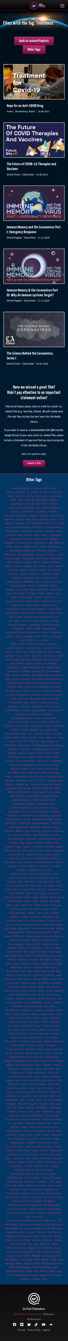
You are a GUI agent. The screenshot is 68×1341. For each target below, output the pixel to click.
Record (29, 1053)
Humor (56, 843)
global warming (50, 796)
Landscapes (56, 905)
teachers (39, 1162)
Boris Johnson (40, 566)
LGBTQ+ (31, 913)
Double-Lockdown (15, 683)
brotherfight (13, 570)
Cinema (41, 593)
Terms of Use (34, 1330)
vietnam (17, 1240)
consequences (49, 628)
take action (46, 1158)
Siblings (30, 1108)
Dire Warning (13, 671)
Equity (38, 718)
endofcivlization (13, 710)
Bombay (9, 566)
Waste (57, 1248)
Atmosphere (27, 531)
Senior (39, 1100)
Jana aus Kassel (55, 889)
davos (20, 656)
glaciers (11, 792)
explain (48, 726)
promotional (54, 1030)
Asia (61, 523)
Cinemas (50, 593)
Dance (51, 652)
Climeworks (42, 613)
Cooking (9, 636)
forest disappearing (27, 765)
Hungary (9, 847)
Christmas (31, 593)
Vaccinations (57, 1224)
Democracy (26, 660)
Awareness (56, 535)
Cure (25, 652)
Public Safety (10, 1041)
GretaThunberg (43, 815)
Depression (48, 660)
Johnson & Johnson (13, 897)
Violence (36, 1240)
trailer (24, 1189)
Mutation (12, 959)
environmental (45, 714)
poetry (44, 1018)
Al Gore (45, 504)
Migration (59, 936)
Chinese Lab (42, 589)
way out (11, 1256)
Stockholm (31, 1142)
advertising (55, 496)
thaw (45, 1166)
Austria (59, 531)
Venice (36, 1236)
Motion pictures (35, 948)
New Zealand (13, 971)
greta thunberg (26, 815)
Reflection (38, 1057)
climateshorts (28, 613)
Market (37, 924)
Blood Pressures (15, 562)
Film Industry (24, 745)
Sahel (50, 1084)
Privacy (32, 1030)
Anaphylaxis (42, 511)
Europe (34, 722)
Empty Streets (53, 706)
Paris (59, 998)
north (59, 975)
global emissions (18, 796)
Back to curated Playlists (34, 41)
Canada (55, 574)
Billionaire (54, 550)
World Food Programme (20, 1267)
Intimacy (11, 882)
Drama (41, 683)
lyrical (34, 920)
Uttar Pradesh (11, 1224)
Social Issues (12, 1119)
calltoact (35, 574)
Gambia (20, 784)
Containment (56, 632)
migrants (48, 936)
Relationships (57, 1061)
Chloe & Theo (56, 589)
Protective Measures (39, 1034)
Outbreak (58, 991)
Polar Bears (34, 1022)
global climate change (27, 792)
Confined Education (51, 625)
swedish (43, 1154)
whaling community (51, 1256)
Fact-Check (39, 733)
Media (14, 928)
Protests (55, 1034)
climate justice (50, 605)
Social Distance (35, 1115)
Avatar (36, 535)
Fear (55, 737)
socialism (46, 1119)
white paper (27, 1259)
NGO (52, 971)
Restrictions (28, 1069)
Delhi (61, 656)
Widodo (44, 1259)
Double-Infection (54, 679)
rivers (37, 1076)
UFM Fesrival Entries (32, 1197)
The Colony (48, 1170)
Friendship (9, 780)
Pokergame (55, 1018)
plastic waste (56, 1014)
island (8, 889)
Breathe (59, 566)
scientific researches (26, 1092)
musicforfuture (42, 956)
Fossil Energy (52, 765)
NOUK (45, 979)
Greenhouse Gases (40, 811)
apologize (43, 519)
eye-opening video (49, 730)
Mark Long (28, 924)
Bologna (45, 562)
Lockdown (54, 913)
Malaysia (51, 920)
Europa (26, 722)
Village (26, 1240)
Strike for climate (33, 1146)
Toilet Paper (11, 1185)
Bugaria (24, 570)
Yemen (52, 1271)
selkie (22, 1100)
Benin (35, 547)
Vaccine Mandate (33, 1228)
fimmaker (12, 753)
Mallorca (9, 924)
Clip (51, 613)
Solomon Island (43, 1123)
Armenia (20, 523)
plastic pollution (22, 1014)
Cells (37, 582)
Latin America (34, 909)
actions (11, 496)
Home (15, 835)
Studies (35, 1150)
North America (25, 979)
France (44, 772)
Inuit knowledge (45, 882)
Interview (54, 878)
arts (56, 523)
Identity (17, 850)
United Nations (53, 1209)
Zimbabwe (26, 1279)
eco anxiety (43, 691)
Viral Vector (47, 1240)
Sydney (8, 1158)
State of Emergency (17, 1139)
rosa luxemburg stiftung (34, 1080)
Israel (26, 889)
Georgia (27, 788)
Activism (20, 496)
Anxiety (20, 519)
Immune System (51, 854)
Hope (22, 843)
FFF (24, 741)
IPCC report (30, 886)
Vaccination (25, 1224)
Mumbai (10, 952)
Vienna (8, 1240)
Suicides (45, 1150)
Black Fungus (42, 558)
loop (57, 917)
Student (48, 1146)
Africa (20, 500)
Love (27, 920)
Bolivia (36, 562)
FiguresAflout (47, 741)
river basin (13, 1076)
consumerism (33, 632)
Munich (19, 952)
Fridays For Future (37, 776)
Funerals (33, 780)
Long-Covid (48, 917)
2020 (46, 488)
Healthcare (35, 827)
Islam (59, 886)
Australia (49, 531)
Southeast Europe (45, 1131)
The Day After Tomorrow (23, 1174)
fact (30, 733)
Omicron (55, 987)
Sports (46, 1135)
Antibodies (9, 519)
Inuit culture (30, 882)
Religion (10, 1065)
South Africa (36, 1127)
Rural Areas (14, 1084)
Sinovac (22, 1111)
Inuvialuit (19, 886)
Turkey (57, 1193)
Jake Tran (41, 889)
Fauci (48, 737)
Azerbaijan (15, 539)
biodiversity (10, 554)
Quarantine (37, 1041)
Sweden (34, 1154)
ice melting (48, 847)
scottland (10, 1096)
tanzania (21, 1162)
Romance (56, 1076)
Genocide (47, 784)
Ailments (53, 500)
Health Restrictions (18, 827)
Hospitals (39, 843)
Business (13, 574)
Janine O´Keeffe (16, 893)
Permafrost (17, 1006)
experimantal (22, 726)
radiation (40, 1045)
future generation (55, 780)
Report (38, 1065)
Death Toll (37, 656)
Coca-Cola (34, 621)
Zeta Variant (55, 1275)
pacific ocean (53, 995)
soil (9, 1123)
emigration (25, 706)
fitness (39, 757)
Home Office (26, 835)
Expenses (9, 726)
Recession (19, 1053)
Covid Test (32, 640)
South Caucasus (14, 1131)
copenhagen (28, 636)
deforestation (50, 656)
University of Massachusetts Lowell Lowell (28, 1220)
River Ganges (26, 1076)
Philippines (26, 1010)
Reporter (47, 1065)
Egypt (26, 702)
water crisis (12, 1252)
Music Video (11, 956)
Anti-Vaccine (57, 515)
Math (7, 928)
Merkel (56, 932)
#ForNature (36, 488)
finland (40, 753)
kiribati (27, 901)
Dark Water (10, 656)
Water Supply (43, 1252)
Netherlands (16, 967)
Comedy (11, 625)
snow (38, 1111)
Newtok (45, 971)
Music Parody (55, 952)
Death (27, 656)
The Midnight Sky (15, 1178)
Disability (26, 671)
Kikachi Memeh (15, 901)
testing (28, 1166)
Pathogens (37, 1002)
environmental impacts (22, 718)
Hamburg (36, 819)
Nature (36, 963)
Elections (43, 702)
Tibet (51, 1181)
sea (18, 1096)
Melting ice (31, 932)
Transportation (51, 1189)
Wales (55, 1244)
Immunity (13, 858)
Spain (21, 1135)
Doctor (7, 675)
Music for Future (39, 952)
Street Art (11, 1146)
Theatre (45, 1178)
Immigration (58, 850)
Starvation (56, 1135)
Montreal (12, 948)
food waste (42, 761)
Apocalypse (31, 519)
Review (38, 1069)
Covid (23, 640)
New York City (51, 967)
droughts (12, 687)
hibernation (58, 831)
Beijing (9, 547)
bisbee (60, 554)
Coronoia (46, 636)
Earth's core (30, 691)
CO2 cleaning (16, 617)
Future (41, 780)
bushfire (57, 570)
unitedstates (55, 1213)
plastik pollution (25, 1018)
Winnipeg (9, 1263)
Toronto (42, 1185)
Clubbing (58, 613)
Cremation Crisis (33, 648)
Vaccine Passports (15, 1232)
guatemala (56, 815)
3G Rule (34, 492)
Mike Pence (16, 940)
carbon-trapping (13, 582)
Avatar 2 (45, 535)
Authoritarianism (14, 535)
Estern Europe (14, 722)
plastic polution (39, 1014)
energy (26, 710)
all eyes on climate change (21, 508)
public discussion (19, 1037)
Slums (31, 1111)
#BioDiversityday (21, 488)
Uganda (38, 1201)
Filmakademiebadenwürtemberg (48, 745)
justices (44, 897)
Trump (41, 1193)
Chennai (31, 586)
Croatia (9, 652)
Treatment (24, 1193)
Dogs (8, 679)
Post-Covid (13, 1030)
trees (33, 1193)
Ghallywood (47, 788)
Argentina (9, 523)
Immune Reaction (34, 854)
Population (26, 1026)
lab (30, 905)
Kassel (53, 897)
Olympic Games (37, 987)
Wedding (36, 1256)
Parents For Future (47, 998)
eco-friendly (56, 691)
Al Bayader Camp (32, 504)
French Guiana (19, 776)
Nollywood (38, 975)
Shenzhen (43, 1104)
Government (50, 800)
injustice (33, 866)
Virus (30, 1244)
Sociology (57, 1119)
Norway (37, 979)
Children (54, 586)
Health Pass (57, 823)
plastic (9, 1014)
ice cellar (37, 847)
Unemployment (34, 1205)
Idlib (24, 850)
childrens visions (14, 589)
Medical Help (38, 928)
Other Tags (34, 49)
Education (23, 698)
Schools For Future (45, 1088)
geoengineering (14, 788)
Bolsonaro (55, 562)
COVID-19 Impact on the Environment (28, 644)
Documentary (57, 675)
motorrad (48, 948)
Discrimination (54, 671)
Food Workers (56, 761)
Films (57, 749)
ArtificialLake (36, 523)
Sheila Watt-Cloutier (27, 1104)
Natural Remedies (22, 963)
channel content (18, 586)
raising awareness (15, 1049)
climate (38, 597)
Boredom (27, 566)
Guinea (10, 819)
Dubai (20, 687)
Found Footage (51, 769)
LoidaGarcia (14, 917)
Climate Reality (38, 609)
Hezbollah (46, 831)
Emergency (13, 706)
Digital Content (54, 667)
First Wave (14, 757)
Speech (38, 1135)
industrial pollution (44, 862)
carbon (38, 578)
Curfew (32, 652)
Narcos (9, 963)
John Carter (53, 893)
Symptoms (19, 1158)
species (29, 1135)
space (58, 1131)
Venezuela (27, 1236)
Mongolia (46, 944)
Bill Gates (42, 550)
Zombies (36, 1279)
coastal (25, 621)
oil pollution (44, 983)
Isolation (17, 889)
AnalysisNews (27, 511)
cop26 (18, 636)
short (58, 1104)
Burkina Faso (45, 570)
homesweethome (15, 839)
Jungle (36, 897)
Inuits (58, 882)
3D (28, 492)
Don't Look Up (38, 679)
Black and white (13, 558)
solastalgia (18, 1123)
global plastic (35, 796)
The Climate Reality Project (28, 1170)
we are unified (24, 1256)
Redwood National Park (20, 1057)
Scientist (42, 1092)
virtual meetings (18, 1244)
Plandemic (50, 1010)
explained (58, 726)
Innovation (44, 866)
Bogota (28, 562)
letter (55, 909)
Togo (58, 1181)
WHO (37, 1259)
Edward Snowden (50, 698)
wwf (36, 1271)
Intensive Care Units (19, 878)
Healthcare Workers (14, 831)
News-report (34, 971)
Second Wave (11, 1100)
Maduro (41, 920)
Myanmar (34, 959)
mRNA (57, 948)
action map (56, 492)
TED (59, 1162)
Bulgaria (33, 570)
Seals (53, 1096)
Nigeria (10, 975)
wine (61, 1259)
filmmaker (13, 749)
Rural (59, 1080)
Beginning (59, 543)
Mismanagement (16, 944)
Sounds (24, 1127)
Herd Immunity (32, 831)
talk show (58, 1158)
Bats (30, 543)
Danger (58, 652)
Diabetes (53, 663)
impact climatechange (39, 858)
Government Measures (21, 808)
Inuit (19, 882)
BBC (51, 543)
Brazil (51, 566)
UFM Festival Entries (23, 1201)
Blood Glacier (56, 558)
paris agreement (14, 1002)
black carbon (28, 558)
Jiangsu (42, 893)
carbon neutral (50, 578)
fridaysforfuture (55, 776)
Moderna (30, 944)
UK (44, 1201)
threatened (29, 1181)
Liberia (39, 913)
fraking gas (33, 772)
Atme (17, 531)
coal (56, 617)
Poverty (24, 1030)
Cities (13, 597)
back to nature (41, 539)
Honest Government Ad (50, 839)
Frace (24, 772)
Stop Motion (44, 1142)
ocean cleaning (21, 983)
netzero (28, 967)
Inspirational (33, 870)
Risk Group (53, 1072)
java (35, 893)
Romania (10, 1080)
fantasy (24, 737)
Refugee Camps (52, 1057)
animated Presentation (16, 515)
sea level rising (29, 1096)
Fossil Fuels (36, 769)
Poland (12, 1022)
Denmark (37, 660)
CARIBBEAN (28, 582)
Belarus (18, 547)
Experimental (36, 726)
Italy (32, 889)
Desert (58, 660)
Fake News (58, 733)
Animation (34, 515)
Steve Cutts (46, 1139)
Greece (26, 811)
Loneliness (36, 917)
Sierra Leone (55, 1108)
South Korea (29, 1131)
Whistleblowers (12, 1259)
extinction (15, 730)
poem (37, 1018)
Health (58, 819)
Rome (18, 1080)
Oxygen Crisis (23, 995)
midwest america (34, 936)
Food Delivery (28, 761)
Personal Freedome (34, 1006)
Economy (46, 695)
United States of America (34, 1213)
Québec (47, 1041)
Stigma (56, 1139)
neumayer (38, 967)
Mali (59, 920)
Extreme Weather (30, 730)
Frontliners (21, 780)
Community (35, 625)
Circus (58, 593)
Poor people (13, 1026)
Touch (50, 1185)
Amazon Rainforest (51, 508)
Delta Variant (12, 660)
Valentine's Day (43, 1232)
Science (10, 1092)
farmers (33, 737)
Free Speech (54, 772)
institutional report (47, 874)
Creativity (53, 644)
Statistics (34, 1139)
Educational (35, 698)
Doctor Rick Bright (41, 675)
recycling (57, 1053)
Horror (30, 843)
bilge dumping (16, 550)
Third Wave (56, 1178)
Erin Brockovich (50, 718)
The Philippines (32, 1178)
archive (53, 519)
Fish (23, 757)
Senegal (30, 1100)
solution (57, 1123)
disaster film (38, 671)
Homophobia (31, 839)
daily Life (41, 652)
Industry (59, 862)
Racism (31, 1045)
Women (19, 1263)
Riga (58, 1069)
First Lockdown (52, 753)
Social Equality (52, 1115)
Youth (9, 1275)
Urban (53, 1220)
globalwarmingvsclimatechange (27, 800)
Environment (31, 714)
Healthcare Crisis (50, 827)
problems (42, 1030)
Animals (53, 511)
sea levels (44, 1096)
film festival (10, 745)
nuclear (52, 979)
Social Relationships (30, 1119)
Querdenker (58, 1041)
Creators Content (15, 648)
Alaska (54, 504)
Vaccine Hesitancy (14, 1228)
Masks (46, 924)
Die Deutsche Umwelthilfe (32, 667)
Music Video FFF (26, 956)
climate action (50, 597)
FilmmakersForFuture (43, 749)
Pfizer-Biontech (12, 1010)
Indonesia (28, 862)
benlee (43, 547)
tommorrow (31, 1185)
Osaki (49, 991)
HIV (10, 835)
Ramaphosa (31, 1049)
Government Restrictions (46, 808)
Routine (51, 1080)
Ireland (52, 886)
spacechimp (11, 1135)
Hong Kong (13, 843)
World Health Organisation (46, 1267)
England (19, 714)
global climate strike (50, 792)
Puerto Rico (24, 1041)
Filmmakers (25, 749)
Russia (24, 1084)
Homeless (55, 835)
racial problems (18, 1045)
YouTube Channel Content (26, 1275)
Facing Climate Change (16, 733)
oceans (33, 983)
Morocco (22, 948)
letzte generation (17, 913)
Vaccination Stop (41, 1224)
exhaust (43, 722)
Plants (60, 1010)
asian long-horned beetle (18, 527)
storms (54, 1142)
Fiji (57, 741)
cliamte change (25, 597)
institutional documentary (23, 874)
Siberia (21, 1108)
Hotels (48, 843)
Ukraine (51, 1201)
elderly (33, 702)
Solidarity (30, 1123)
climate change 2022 (51, 601)
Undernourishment (16, 1205)
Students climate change (18, 1150)
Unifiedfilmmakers (52, 1205)
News (23, 971)
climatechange (13, 613)
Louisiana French (15, 920)
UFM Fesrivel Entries (53, 1197)
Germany (37, 788)
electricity (54, 702)
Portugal (37, 1026)
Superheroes (56, 1150)
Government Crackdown (24, 804)
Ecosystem (57, 695)
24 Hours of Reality (15, 492)
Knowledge (55, 901)
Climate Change (32, 601)
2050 (53, 488)
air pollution (17, 504)
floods (47, 757)
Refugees (8, 1061)
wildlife (53, 1259)
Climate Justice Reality (18, 609)
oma (48, 987)
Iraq (45, 886)
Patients (48, 1002)
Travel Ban (12, 1193)
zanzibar (43, 1275)
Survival (25, 1154)
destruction (41, 663)
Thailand (37, 1166)
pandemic (31, 998)
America (15, 511)
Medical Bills (24, 928)
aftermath (30, 500)
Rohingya (46, 1076)
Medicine (50, 928)
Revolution (49, 1069)
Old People (14, 987)
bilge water (30, 550)
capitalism (28, 578)
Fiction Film (33, 741)
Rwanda (33, 1084)
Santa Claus (13, 1088)
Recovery (38, 1053)
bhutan (58, 547)
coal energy (14, 621)
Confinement (18, 628)
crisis (58, 648)
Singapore (12, 1111)
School (31, 1088)
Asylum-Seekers (54, 527)
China (32, 589)
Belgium (27, 547)
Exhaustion (54, 722)
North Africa (10, 979)
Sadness (42, 1084)
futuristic (10, 784)
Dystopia (29, 687)
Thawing (54, 1166)
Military (27, 940)
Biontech (41, 554)
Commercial (22, 625)
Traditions (15, 1189)
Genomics (58, 784)
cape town (16, 578)
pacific (42, 995)
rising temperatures (36, 1072)
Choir (9, 593)
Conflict (29, 628)
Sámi (57, 1084)
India (19, 862)
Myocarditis (45, 959)
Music (26, 952)
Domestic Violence (21, 679)
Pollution (54, 1022)
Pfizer (53, 1006)
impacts (55, 858)
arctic (61, 519)
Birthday (51, 554)
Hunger (18, 847)
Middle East (18, 936)
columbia (55, 621)
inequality (12, 866)
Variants (57, 1232)
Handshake (47, 819)
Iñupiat (9, 886)
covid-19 (43, 640)
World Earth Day (32, 1263)
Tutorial (9, 1197)
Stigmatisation (17, 1142)
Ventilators (46, 1236)
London (25, 917)
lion (46, 913)
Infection (22, 866)
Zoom (44, 1279)
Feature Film (16, 741)
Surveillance (13, 1154)
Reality (9, 1053)
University (37, 1217)
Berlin (50, 547)
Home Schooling (41, 835)
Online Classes (30, 991)
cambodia (45, 574)
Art (26, 523)
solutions (15, 1127)
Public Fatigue (36, 1037)
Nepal (59, 963)
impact (23, 858)
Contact (45, 632)
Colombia (45, 621)
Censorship (57, 582)
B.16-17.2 (27, 539)
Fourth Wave (14, 772)
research (57, 1065)
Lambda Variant (41, 905)
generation (36, 784)
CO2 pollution (46, 617)
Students (57, 1146)
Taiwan (35, 1158)
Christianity (19, 593)
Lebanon (47, 909)
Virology (59, 1240)
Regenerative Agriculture (27, 1061)
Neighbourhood (48, 963)
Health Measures (41, 823)
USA (59, 1220)
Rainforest (52, 1045)
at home (9, 531)
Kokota (9, 905)
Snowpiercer (48, 1111)
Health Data (25, 823)
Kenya (61, 897)
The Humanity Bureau (46, 1174)
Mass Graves (57, 924)
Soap (58, 1111)
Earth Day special (14, 691)
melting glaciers (16, 932)
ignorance (33, 850)
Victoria (58, 1236)
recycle (48, 1053)
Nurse (61, 979)
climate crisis (17, 605)
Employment (38, 706)
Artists (48, 523)
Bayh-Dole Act (41, 543)
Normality (50, 975)
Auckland (39, 531)
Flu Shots (10, 761)
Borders (18, 566)
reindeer (45, 1061)
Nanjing (56, 959)
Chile (26, 589)
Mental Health (45, 932)
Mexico (7, 936)
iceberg (59, 847)
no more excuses (23, 975)
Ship (52, 1104)
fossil (41, 765)
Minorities (37, 940)
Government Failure (46, 804)
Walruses (32, 1248)
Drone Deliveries (53, 683)
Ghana (58, 788)
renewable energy (24, 1065)
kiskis (36, 901)
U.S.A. (17, 1197)
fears (61, 737)
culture (18, 652)
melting (60, 928)
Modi (38, 944)
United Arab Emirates (17, 1209)
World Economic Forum (52, 1263)
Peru (47, 1006)
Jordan (27, 897)
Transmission (35, 1189)
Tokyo (21, 1185)
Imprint (46, 1330)
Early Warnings (42, 687)
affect (13, 500)
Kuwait (24, 905)
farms (42, 737)
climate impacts (33, 605)
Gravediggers (14, 811)
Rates (41, 1049)
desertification (17, 663)
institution (46, 870)
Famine (15, 737)
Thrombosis (42, 1181)
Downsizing (30, 683)
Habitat (18, 819)
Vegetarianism (13, 1236)
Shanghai (11, 1104)
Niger (58, 971)
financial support (27, 753)
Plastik (11, 1018)
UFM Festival (24, 1314)
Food (18, 761)
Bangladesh (9, 543)
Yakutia (43, 1271)
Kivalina (44, 901)
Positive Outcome (51, 1026)
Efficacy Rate (15, 702)
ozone (34, 995)
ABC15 (47, 492)
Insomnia (20, 870)
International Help (39, 878)
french (8, 776)
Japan (29, 893)
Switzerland (55, 1154)
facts (48, 733)
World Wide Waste (16, 1271)
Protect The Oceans (18, 1034)
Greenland (55, 811)
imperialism (10, 862)
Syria (27, 1158)
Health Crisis (11, 823)
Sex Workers (57, 1100)
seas (59, 1096)
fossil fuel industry (19, 769)
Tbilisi (31, 1162)
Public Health (51, 1037)
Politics (45, 1022)
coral (38, 636)
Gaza (27, 784)
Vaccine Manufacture (53, 1228)
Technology (51, 1162)
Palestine (20, 998)
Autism (28, 535)
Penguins (58, 1002)
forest (13, 765)
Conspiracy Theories (15, 632)
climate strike (54, 609)
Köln (17, 905)
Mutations (23, 959)
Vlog (36, 1244)
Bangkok (54, 539)
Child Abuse (42, 586)
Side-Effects (42, 1108)
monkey (55, 944)
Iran (39, 886)
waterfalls (56, 1252)
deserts (30, 663)
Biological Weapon (26, 554)
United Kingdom (37, 1209)
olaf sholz (56, 983)
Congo (38, 628)
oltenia (24, 987)
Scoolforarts (55, 1092)
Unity (28, 1217)
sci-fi (58, 1088)
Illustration (45, 850)
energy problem (38, 710)
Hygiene (27, 847)
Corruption (57, 636)
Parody (26, 1002)
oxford (11, 995)
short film (11, 1108)
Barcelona (21, 543)
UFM (15, 1314)
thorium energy (14, 1181)
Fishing (30, 757)
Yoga (59, 1271)
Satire (23, 1088)
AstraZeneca (38, 527)
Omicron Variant (13, 991)
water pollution (27, 1252)
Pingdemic (39, 1010)
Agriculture (42, 500)
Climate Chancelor (14, 601)
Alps (38, 508)
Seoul (46, 1100)
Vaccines (30, 1232)
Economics (35, 695)
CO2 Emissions (31, 617)
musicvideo (57, 956)
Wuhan (29, 1271)
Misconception (51, 940)
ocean (9, 983)
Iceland (7, 850)
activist (30, 496)
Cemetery (45, 582)
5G (41, 492)
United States (13, 1213)
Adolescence (42, 496)
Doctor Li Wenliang (21, 675)
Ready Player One (53, 1049)
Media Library (36, 1314)
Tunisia (49, 1193)
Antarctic (45, 515)
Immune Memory (16, 854)
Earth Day (56, 687)
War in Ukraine (45, 1248)
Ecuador (13, 698)
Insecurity (56, 866)
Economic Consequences (17, 695)
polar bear (22, 1022)
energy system (55, 710)
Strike (20, 1146)
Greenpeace (12, 815)
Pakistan (10, 998)
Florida (55, 757)
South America (51, 1127)
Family (7, 737)
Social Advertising (18, 1115)
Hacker (27, 819)
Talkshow (11, 1162)
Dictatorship (12, 667)
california (24, 574)
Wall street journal (16, 1248)
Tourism (59, 1185)
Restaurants (14, 1069)
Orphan (41, 991)
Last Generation (18, 909)
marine (18, 924)
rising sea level (17, 1072)
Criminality (48, 648)
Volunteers (45, 1244)
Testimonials (16, 1166)
